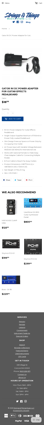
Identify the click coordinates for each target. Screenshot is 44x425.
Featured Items (22, 351)
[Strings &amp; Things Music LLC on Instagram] (22, 22)
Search (22, 345)
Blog (28, 22)
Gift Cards (22, 356)
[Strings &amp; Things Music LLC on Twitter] (13, 22)
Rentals (22, 324)
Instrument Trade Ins (22, 333)
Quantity (5, 109)
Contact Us (22, 374)
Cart (40, 3)
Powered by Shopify (21, 411)
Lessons (22, 327)
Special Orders (22, 336)
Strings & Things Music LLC (24, 408)
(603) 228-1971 (25, 371)
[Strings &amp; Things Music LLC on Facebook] (17, 22)
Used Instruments (22, 354)
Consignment (22, 330)
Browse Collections (22, 348)
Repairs (22, 322)
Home (4, 29)
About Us (22, 377)
